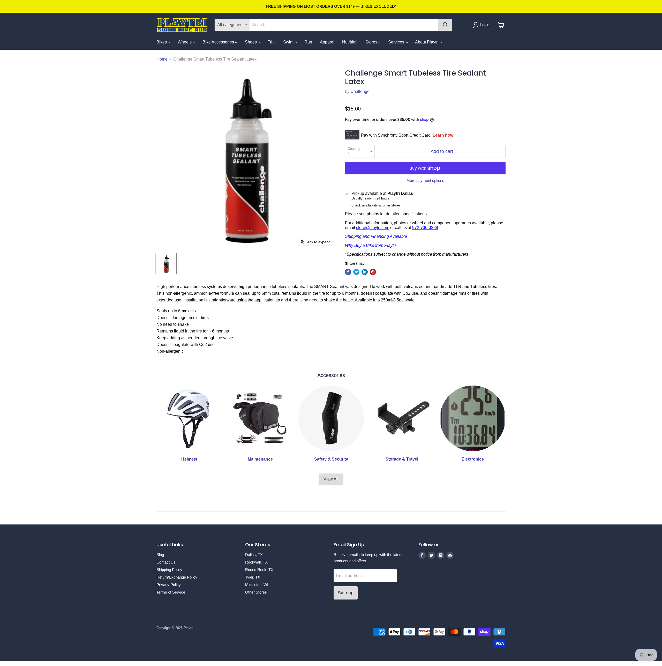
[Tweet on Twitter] (356, 272)
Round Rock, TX (259, 569)
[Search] (445, 25)
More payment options (425, 180)
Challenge (360, 91)
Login (484, 25)
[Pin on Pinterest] (373, 272)
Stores (371, 42)
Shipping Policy (169, 569)
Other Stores (256, 592)
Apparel (327, 42)
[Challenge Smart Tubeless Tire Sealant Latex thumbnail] (166, 263)
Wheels (185, 42)
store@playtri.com (372, 227)
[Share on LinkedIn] (365, 272)
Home (162, 59)
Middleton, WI (256, 584)
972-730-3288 (425, 227)
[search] (344, 25)
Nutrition (350, 42)
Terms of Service (170, 592)
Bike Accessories (218, 42)
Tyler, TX (252, 577)
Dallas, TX (254, 554)
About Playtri (427, 42)
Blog (160, 554)
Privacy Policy (168, 584)
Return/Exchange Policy (176, 577)
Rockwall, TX (256, 562)
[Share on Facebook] (348, 272)
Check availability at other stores (376, 205)
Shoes (251, 42)
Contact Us (166, 562)
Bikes (162, 42)
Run (308, 42)
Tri (270, 42)
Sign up (345, 592)
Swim (289, 42)
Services (396, 42)
